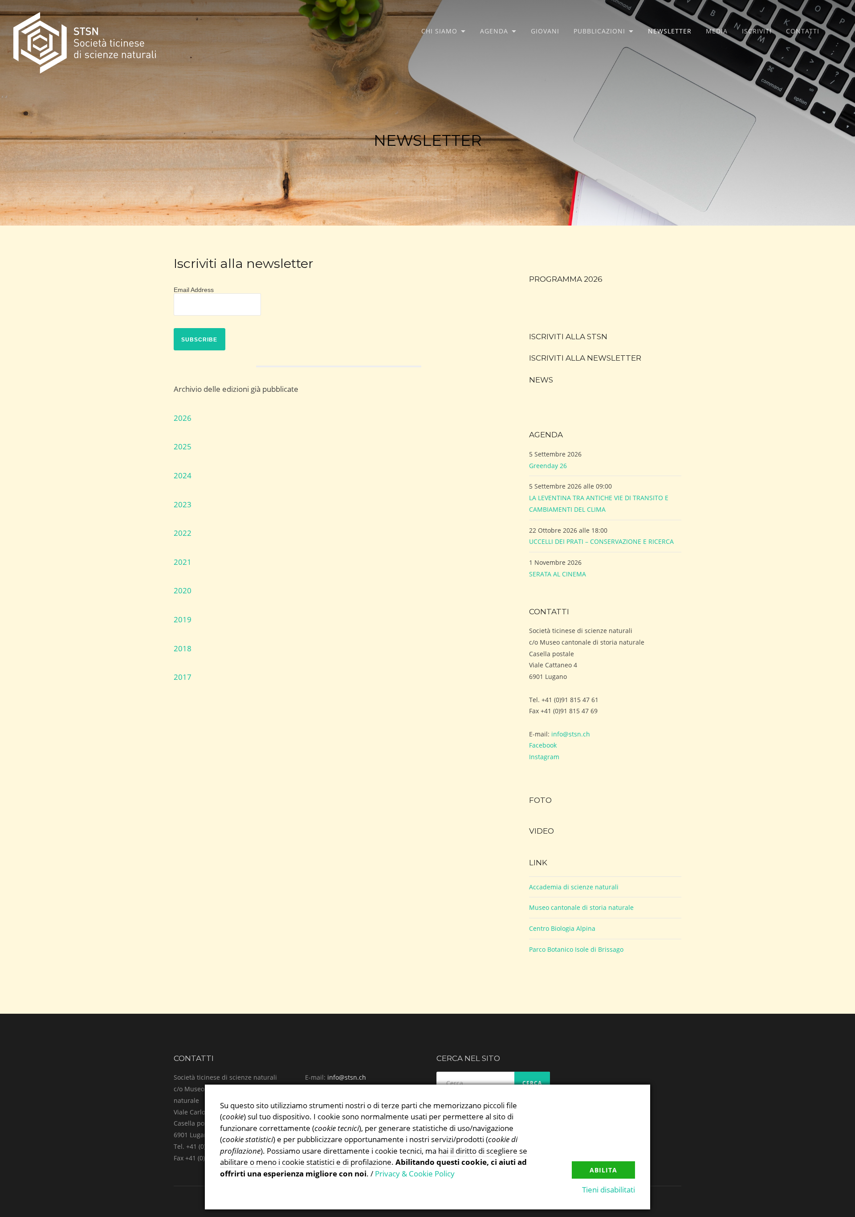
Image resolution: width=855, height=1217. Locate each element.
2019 (182, 619)
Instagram (544, 756)
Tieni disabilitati (608, 1189)
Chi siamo (439, 31)
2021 (182, 562)
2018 (182, 648)
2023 (182, 504)
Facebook (543, 745)
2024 (182, 475)
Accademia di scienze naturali (574, 887)
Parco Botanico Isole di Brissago (576, 949)
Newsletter (670, 31)
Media (717, 31)
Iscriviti (757, 31)
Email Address (194, 289)
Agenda (494, 31)
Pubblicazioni (599, 31)
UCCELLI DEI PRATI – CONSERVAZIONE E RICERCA (601, 541)
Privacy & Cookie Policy (415, 1173)
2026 (182, 418)
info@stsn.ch (570, 734)
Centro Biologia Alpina (562, 928)
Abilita (603, 1170)
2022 (182, 533)
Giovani (545, 31)
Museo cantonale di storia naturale (581, 907)
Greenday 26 (548, 465)
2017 (182, 677)
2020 (182, 590)
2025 (182, 446)
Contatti (802, 31)
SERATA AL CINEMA (557, 574)
